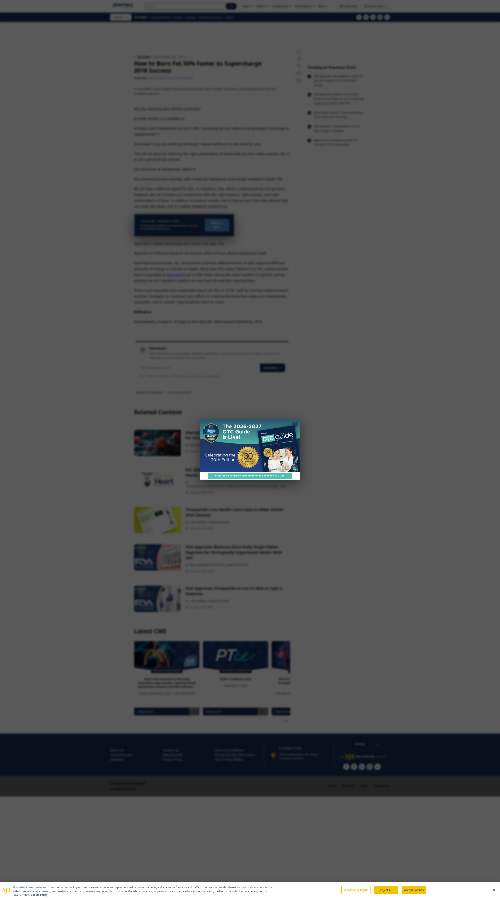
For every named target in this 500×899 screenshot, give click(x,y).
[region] (250, 890)
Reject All (386, 890)
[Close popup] (295, 424)
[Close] (493, 890)
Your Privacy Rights (356, 890)
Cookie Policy (39, 895)
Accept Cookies (414, 890)
